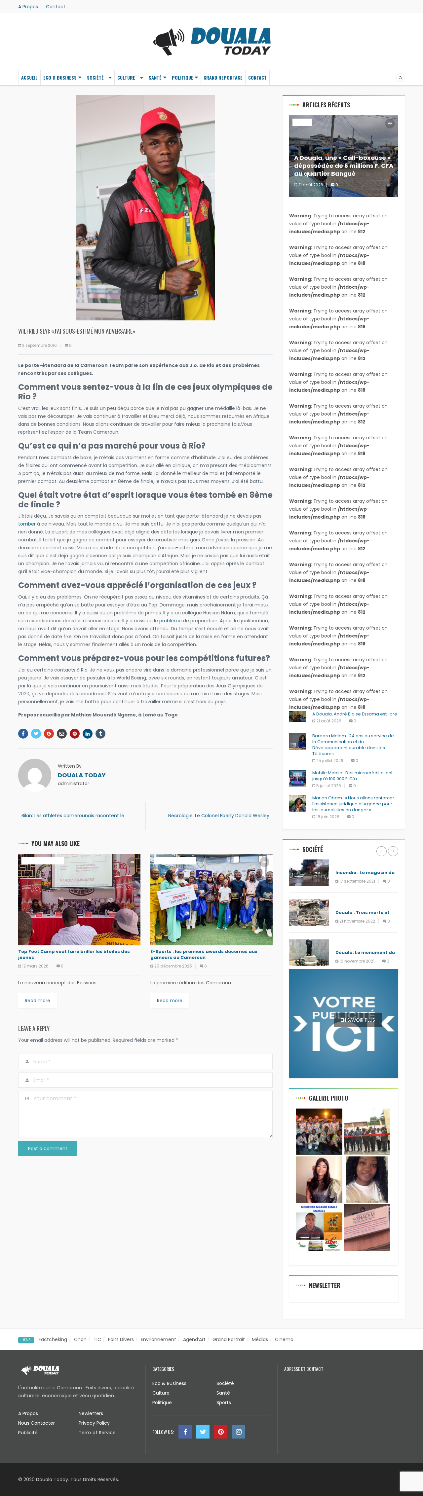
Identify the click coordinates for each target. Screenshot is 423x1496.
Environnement (158, 1339)
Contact (55, 6)
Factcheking (53, 1339)
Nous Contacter (36, 1423)
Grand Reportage (223, 77)
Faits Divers (121, 1339)
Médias (260, 1339)
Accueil (29, 77)
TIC (97, 1339)
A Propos (28, 6)
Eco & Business (60, 77)
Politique (182, 77)
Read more (37, 1000)
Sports (223, 1402)
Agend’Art (194, 1339)
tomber (27, 524)
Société (95, 77)
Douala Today (82, 775)
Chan (80, 1339)
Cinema (284, 1339)
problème (170, 620)
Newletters (91, 1413)
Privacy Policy (94, 1423)
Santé (155, 77)
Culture (126, 77)
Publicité (28, 1432)
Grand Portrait (228, 1339)
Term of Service (97, 1432)
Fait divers (348, 863)
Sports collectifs (42, 860)
